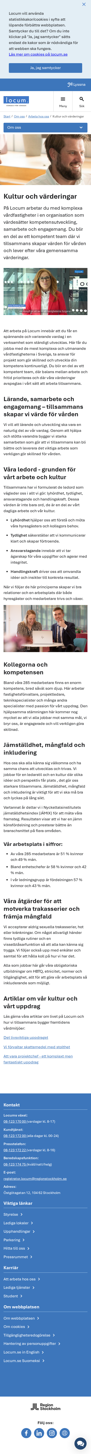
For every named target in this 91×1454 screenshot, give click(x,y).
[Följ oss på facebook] (26, 1433)
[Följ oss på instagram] (52, 1433)
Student (14, 1296)
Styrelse (14, 1214)
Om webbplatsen (22, 1318)
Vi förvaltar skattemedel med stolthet (37, 1046)
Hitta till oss (17, 1248)
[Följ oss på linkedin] (39, 1433)
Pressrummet (19, 1257)
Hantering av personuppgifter (33, 1343)
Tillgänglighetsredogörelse (30, 1335)
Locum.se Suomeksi (25, 1361)
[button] (80, 1443)
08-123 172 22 (15, 1150)
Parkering (15, 1240)
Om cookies (17, 1326)
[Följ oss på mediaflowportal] (65, 1433)
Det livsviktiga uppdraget (26, 1037)
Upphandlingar (20, 1231)
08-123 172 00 (15, 1135)
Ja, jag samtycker (45, 67)
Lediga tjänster (20, 1287)
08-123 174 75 (15, 1164)
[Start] (16, 101)
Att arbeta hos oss (23, 1279)
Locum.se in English (25, 1352)
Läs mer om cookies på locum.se (38, 54)
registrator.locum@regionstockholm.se (35, 1178)
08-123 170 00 (15, 1121)
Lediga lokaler (19, 1223)
